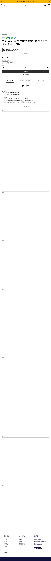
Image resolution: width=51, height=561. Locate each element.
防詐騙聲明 (6, 546)
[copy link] (15, 38)
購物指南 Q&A (22, 544)
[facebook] (9, 38)
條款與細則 (6, 544)
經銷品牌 (5, 543)
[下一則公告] (49, 1)
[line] (7, 38)
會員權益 (21, 539)
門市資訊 (5, 541)
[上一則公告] (1, 1)
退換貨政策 (21, 541)
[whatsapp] (12, 38)
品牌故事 (5, 539)
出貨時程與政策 (22, 543)
